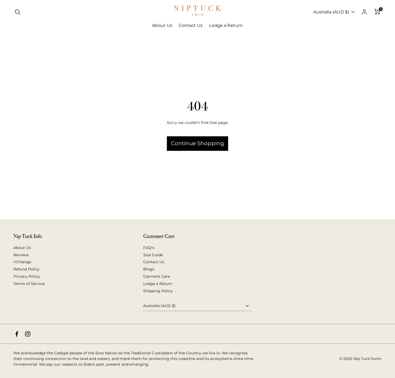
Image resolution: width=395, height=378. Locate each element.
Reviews (21, 254)
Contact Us (153, 261)
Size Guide (153, 254)
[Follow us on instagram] (27, 334)
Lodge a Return (157, 283)
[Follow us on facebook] (16, 334)
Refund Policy (26, 269)
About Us (22, 247)
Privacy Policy (26, 276)
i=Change (22, 261)
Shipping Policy (158, 290)
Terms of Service (29, 283)
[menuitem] (162, 25)
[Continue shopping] (197, 125)
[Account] (364, 12)
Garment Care (156, 276)
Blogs (148, 269)
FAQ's (148, 247)
